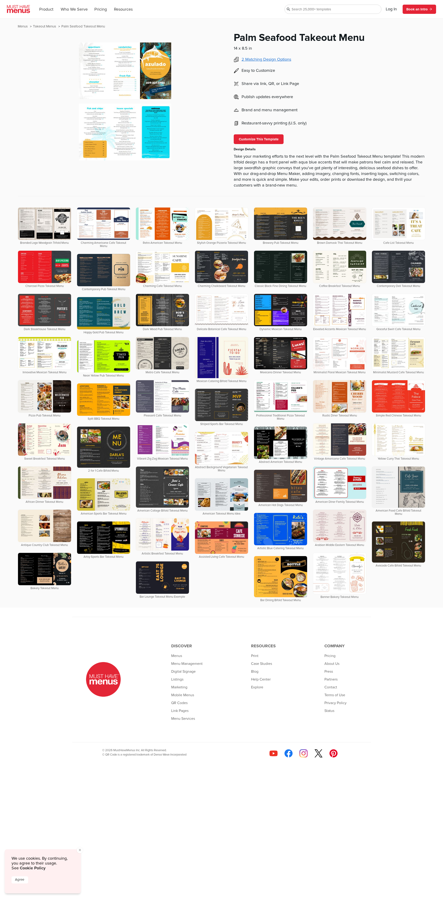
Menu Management (187, 664)
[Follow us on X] (318, 753)
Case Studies (261, 664)
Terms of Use (334, 695)
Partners (331, 679)
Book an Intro (417, 9)
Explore (257, 687)
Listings (177, 679)
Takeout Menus (45, 26)
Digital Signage (183, 671)
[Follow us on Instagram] (303, 753)
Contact (330, 687)
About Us (331, 664)
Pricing (100, 9)
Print (254, 656)
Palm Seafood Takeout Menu (83, 26)
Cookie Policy (32, 868)
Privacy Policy (335, 703)
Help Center (261, 679)
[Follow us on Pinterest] (333, 753)
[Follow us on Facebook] (288, 753)
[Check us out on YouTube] (273, 753)
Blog (254, 671)
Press (328, 671)
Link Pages (180, 711)
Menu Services (183, 718)
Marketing (179, 687)
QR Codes (179, 703)
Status (329, 711)
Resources (123, 9)
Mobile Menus (182, 695)
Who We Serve (74, 9)
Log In (391, 9)
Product (46, 9)
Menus (23, 26)
